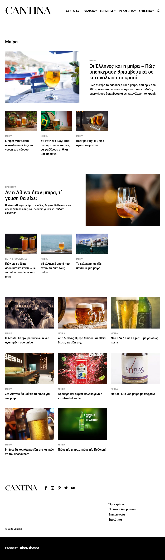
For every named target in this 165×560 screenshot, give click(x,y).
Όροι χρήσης (117, 504)
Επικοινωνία (117, 514)
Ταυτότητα (115, 519)
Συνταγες (72, 11)
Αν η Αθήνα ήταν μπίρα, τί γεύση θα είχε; (33, 195)
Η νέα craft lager (15, 205)
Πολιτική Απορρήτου (122, 509)
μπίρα (28, 205)
